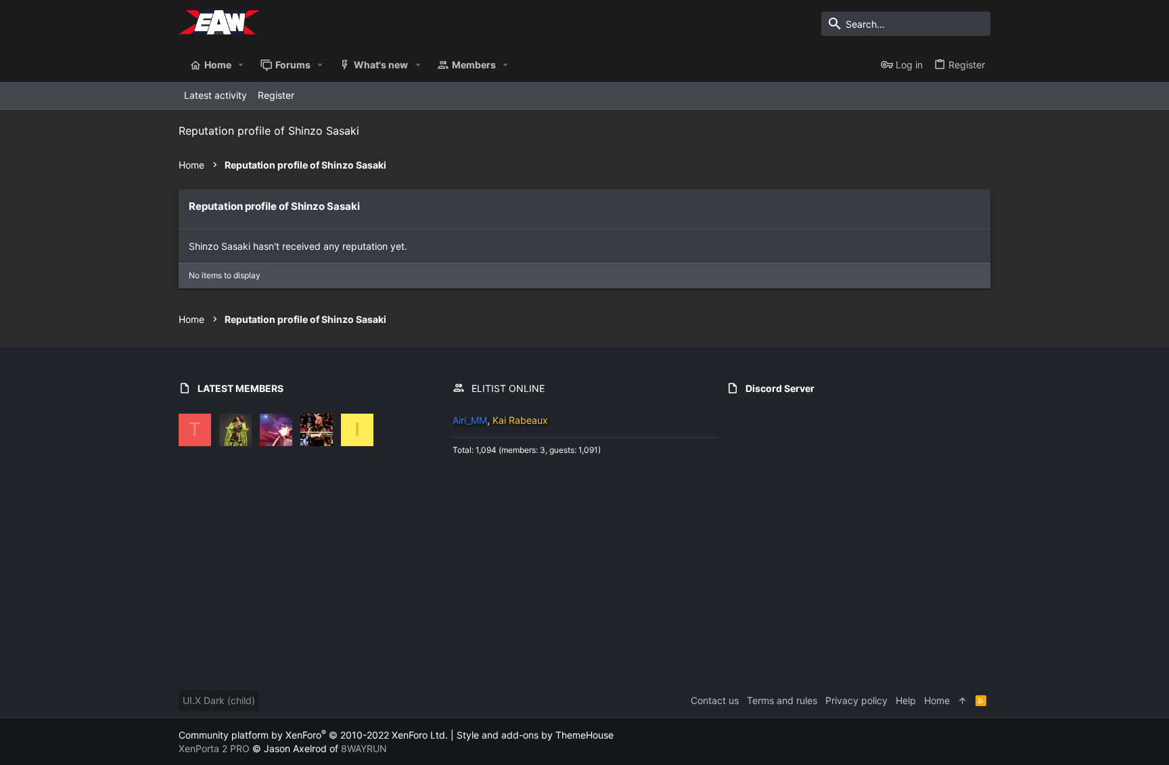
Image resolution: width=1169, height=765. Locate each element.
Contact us (715, 700)
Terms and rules (782, 700)
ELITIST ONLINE (508, 388)
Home (937, 700)
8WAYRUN (364, 748)
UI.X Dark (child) (219, 700)
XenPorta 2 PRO (214, 748)
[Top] (962, 701)
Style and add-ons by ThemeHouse (535, 735)
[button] (241, 65)
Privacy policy (856, 700)
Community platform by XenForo (313, 735)
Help (906, 700)
